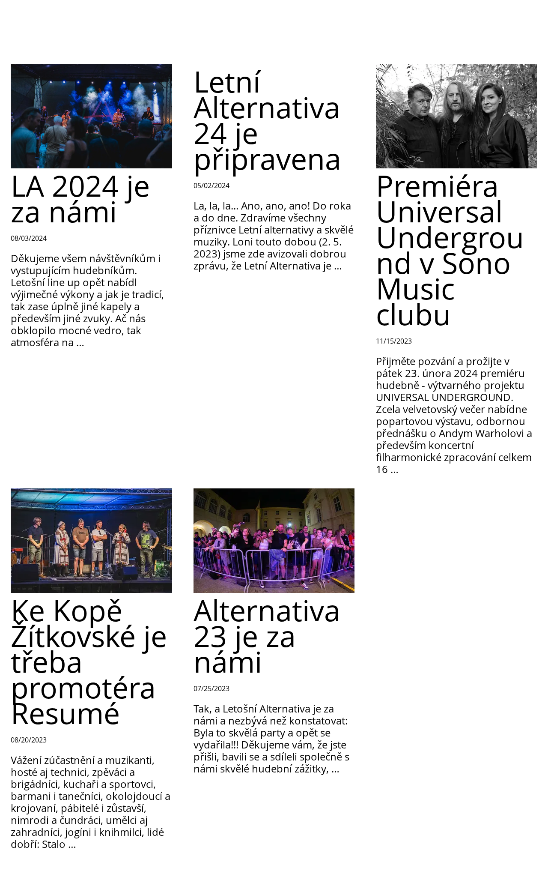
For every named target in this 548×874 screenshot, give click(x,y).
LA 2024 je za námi (80, 198)
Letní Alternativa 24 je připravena (267, 119)
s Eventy (43, 13)
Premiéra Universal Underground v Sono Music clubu (450, 249)
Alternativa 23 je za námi (267, 635)
